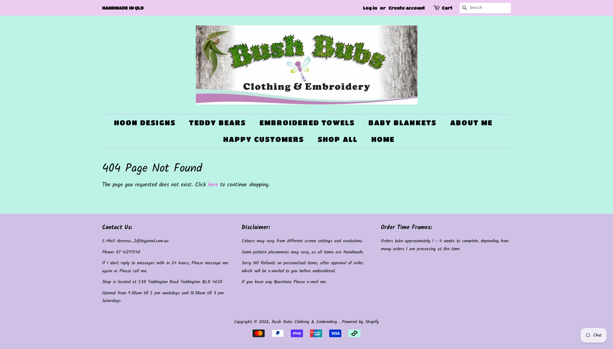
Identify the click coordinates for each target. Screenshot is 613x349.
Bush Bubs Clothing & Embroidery (305, 322)
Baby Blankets (402, 123)
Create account (407, 7)
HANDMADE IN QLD (123, 7)
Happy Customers (263, 139)
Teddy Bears (217, 123)
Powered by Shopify (360, 322)
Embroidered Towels (307, 123)
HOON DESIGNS (145, 123)
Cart (447, 7)
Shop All (338, 139)
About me (471, 123)
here (213, 185)
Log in (370, 7)
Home (383, 139)
